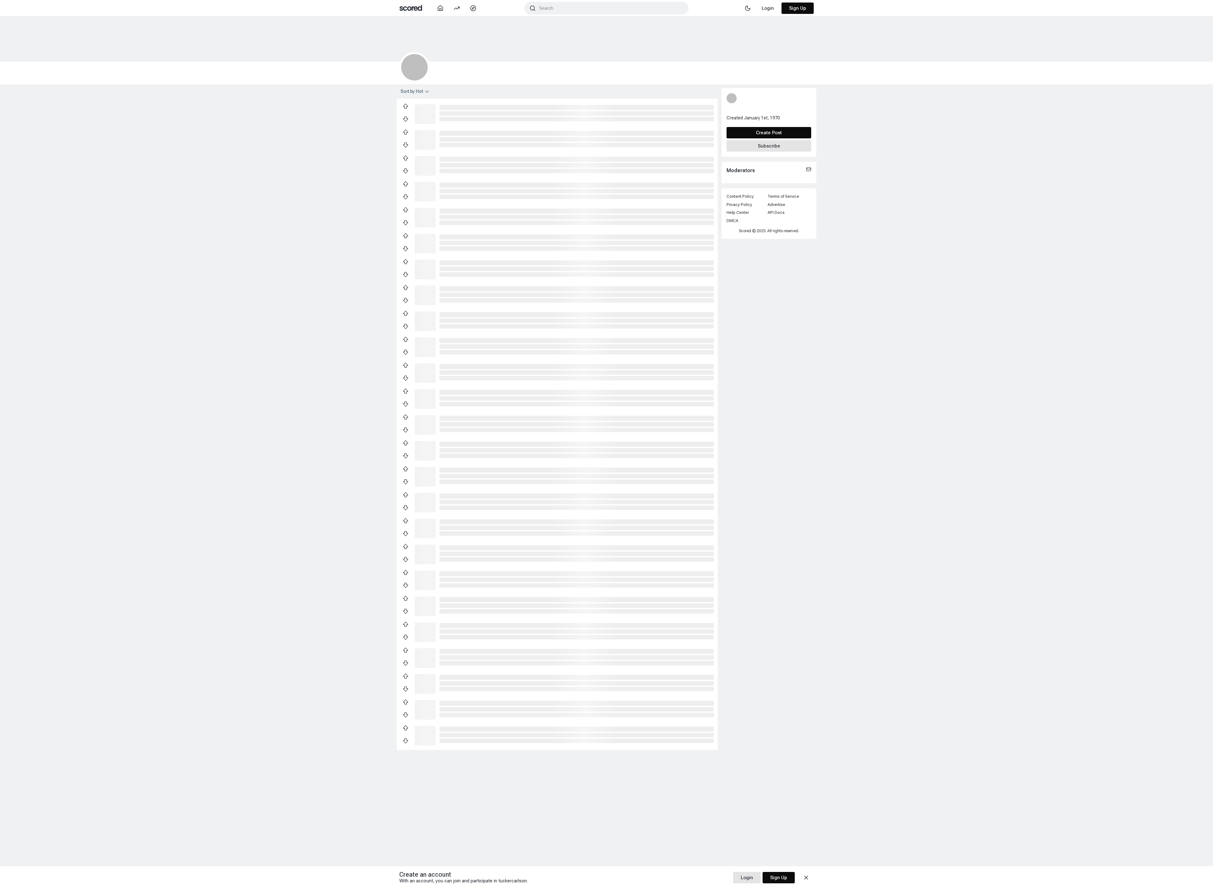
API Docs (776, 212)
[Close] (806, 877)
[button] (425, 113)
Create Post (769, 133)
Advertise (776, 204)
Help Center (738, 212)
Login (747, 877)
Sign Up (797, 8)
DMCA (732, 220)
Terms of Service (783, 196)
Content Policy (740, 196)
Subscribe (769, 146)
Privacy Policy (739, 204)
